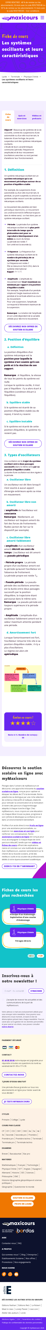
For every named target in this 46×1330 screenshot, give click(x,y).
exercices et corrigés (24, 831)
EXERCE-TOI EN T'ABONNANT (19, 866)
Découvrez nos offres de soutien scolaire (23, 328)
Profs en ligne (36, 825)
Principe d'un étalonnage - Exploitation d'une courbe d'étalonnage (23, 917)
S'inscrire (36, 991)
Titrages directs (23, 941)
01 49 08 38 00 (8, 1060)
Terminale (15, 76)
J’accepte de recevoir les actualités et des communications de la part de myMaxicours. (24, 1002)
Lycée (4, 76)
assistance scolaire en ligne (15, 836)
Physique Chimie (31, 76)
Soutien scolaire (23, 1197)
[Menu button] (42, 17)
